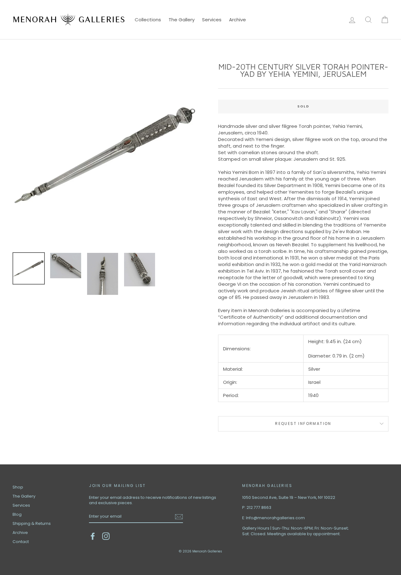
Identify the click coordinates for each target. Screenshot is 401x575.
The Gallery (182, 19)
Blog (17, 514)
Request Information (303, 423)
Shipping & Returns (32, 523)
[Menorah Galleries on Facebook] (92, 536)
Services (211, 19)
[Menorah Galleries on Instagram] (106, 536)
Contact (21, 541)
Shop (18, 487)
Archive (237, 19)
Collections (148, 19)
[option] (105, 155)
